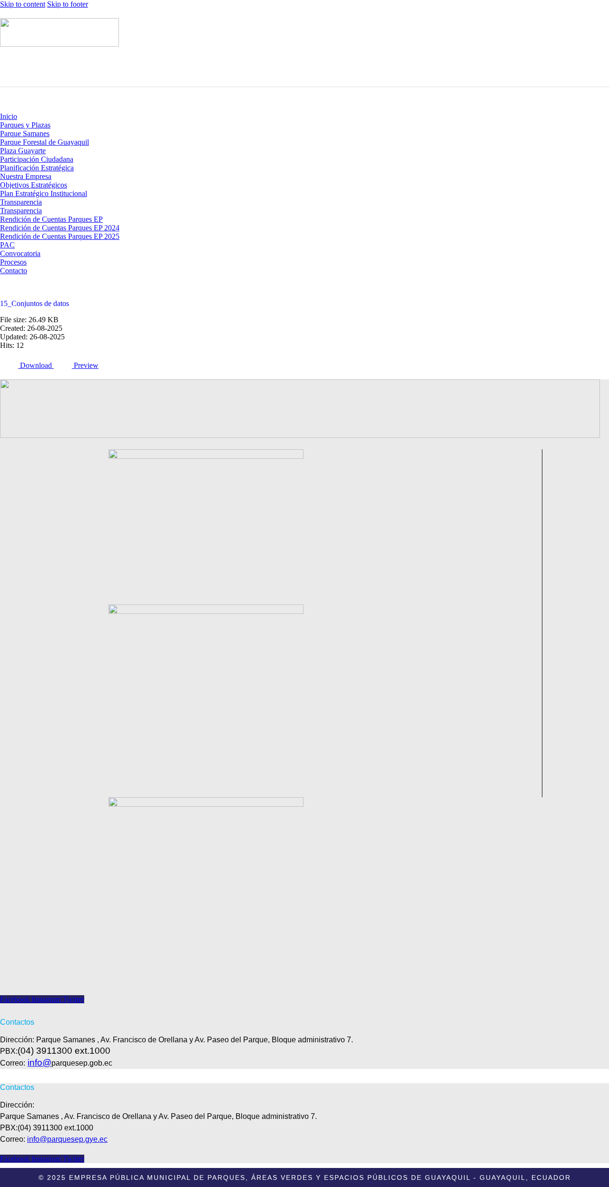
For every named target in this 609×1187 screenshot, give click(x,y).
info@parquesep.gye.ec (67, 1139)
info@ (39, 1063)
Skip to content (22, 4)
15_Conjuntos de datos (34, 303)
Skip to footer (67, 4)
